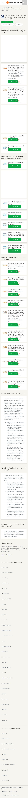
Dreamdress (5, 699)
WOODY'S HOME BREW (8, 765)
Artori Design (5, 567)
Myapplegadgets (6, 667)
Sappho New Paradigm (8, 743)
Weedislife (4, 715)
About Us (4, 791)
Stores (7, 7)
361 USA (4, 672)
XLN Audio (4, 614)
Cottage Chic (5, 620)
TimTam (4, 754)
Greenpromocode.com (15, 2)
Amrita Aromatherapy (7, 572)
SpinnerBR (4, 733)
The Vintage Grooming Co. (8, 749)
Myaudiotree (5, 651)
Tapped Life (5, 759)
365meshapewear (6, 646)
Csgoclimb (4, 720)
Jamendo (4, 709)
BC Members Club (6, 599)
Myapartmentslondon (7, 678)
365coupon (4, 662)
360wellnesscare (6, 683)
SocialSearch (5, 770)
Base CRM (4, 609)
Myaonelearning (6, 688)
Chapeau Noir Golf (6, 625)
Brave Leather (5, 593)
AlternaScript (5, 577)
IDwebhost (4, 775)
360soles (4, 693)
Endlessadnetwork (6, 630)
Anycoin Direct (5, 738)
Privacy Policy (5, 795)
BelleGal (4, 604)
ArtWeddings (5, 583)
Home (3, 7)
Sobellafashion (5, 704)
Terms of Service (13, 791)
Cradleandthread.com (7, 635)
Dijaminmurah (5, 780)
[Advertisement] (14, 48)
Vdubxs (3, 641)
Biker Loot (4, 588)
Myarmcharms (5, 657)
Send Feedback (15, 795)
